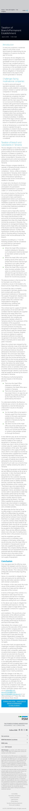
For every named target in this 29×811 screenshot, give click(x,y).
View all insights (10, 9)
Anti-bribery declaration (14, 795)
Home (3, 9)
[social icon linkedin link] (19, 730)
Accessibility (15, 794)
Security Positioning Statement (14, 803)
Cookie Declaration (14, 797)
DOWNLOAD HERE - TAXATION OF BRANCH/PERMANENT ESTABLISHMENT (14, 703)
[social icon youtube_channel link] (27, 730)
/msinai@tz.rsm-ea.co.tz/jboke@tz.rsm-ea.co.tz (11, 693)
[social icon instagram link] (24, 730)
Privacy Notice (14, 801)
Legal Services (14, 799)
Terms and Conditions (14, 805)
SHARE (24, 10)
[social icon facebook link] (22, 730)
